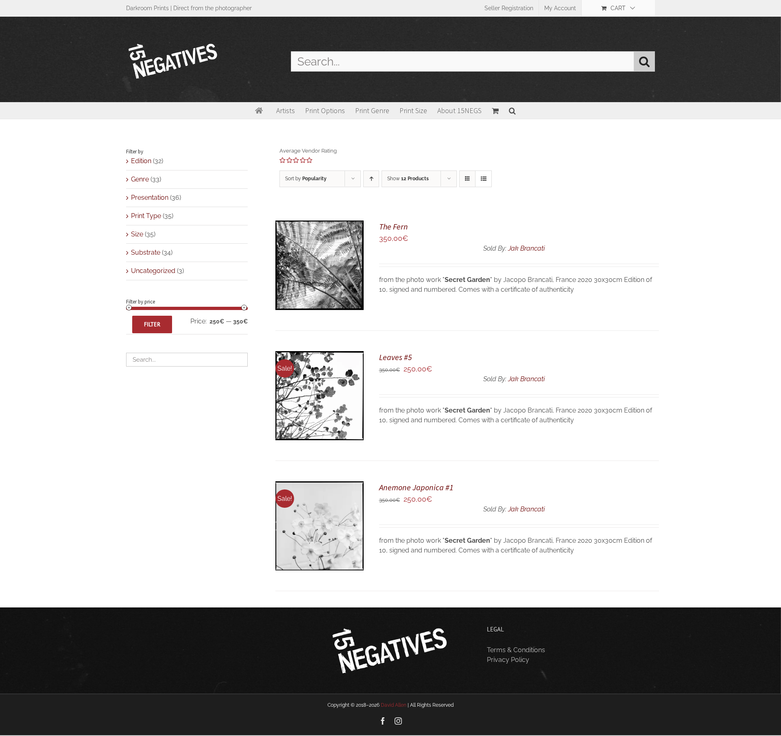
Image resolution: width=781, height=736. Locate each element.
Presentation (149, 197)
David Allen (393, 705)
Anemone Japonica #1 (416, 487)
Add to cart (313, 262)
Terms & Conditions (516, 650)
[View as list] (483, 179)
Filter (152, 324)
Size (137, 234)
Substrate (145, 252)
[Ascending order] (371, 178)
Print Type (146, 216)
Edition (141, 161)
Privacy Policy (508, 660)
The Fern (393, 226)
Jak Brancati (526, 248)
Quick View (319, 270)
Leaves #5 (395, 357)
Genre (140, 179)
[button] (512, 111)
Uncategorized (153, 271)
